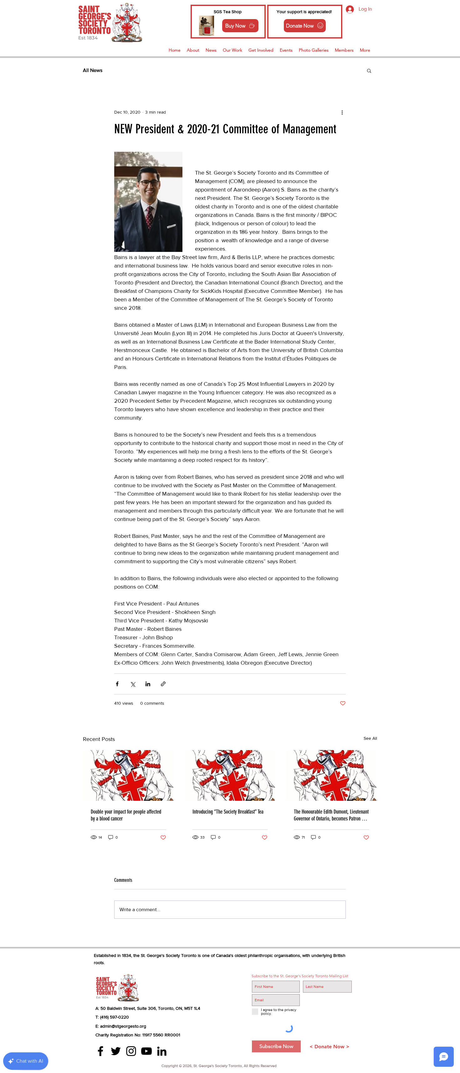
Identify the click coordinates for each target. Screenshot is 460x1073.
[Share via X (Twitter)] (132, 684)
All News (92, 70)
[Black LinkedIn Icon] (161, 1051)
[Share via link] (163, 684)
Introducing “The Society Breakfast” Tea (227, 811)
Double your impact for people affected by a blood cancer (126, 815)
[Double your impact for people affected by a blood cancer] (128, 775)
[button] (369, 70)
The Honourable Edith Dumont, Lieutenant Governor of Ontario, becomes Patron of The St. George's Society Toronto (331, 815)
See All (370, 738)
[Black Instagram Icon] (131, 1051)
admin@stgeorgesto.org (123, 1026)
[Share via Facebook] (117, 684)
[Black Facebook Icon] (100, 1051)
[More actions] (342, 112)
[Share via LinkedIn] (148, 684)
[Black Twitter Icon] (115, 1051)
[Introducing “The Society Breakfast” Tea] (230, 775)
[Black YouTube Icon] (146, 1051)
